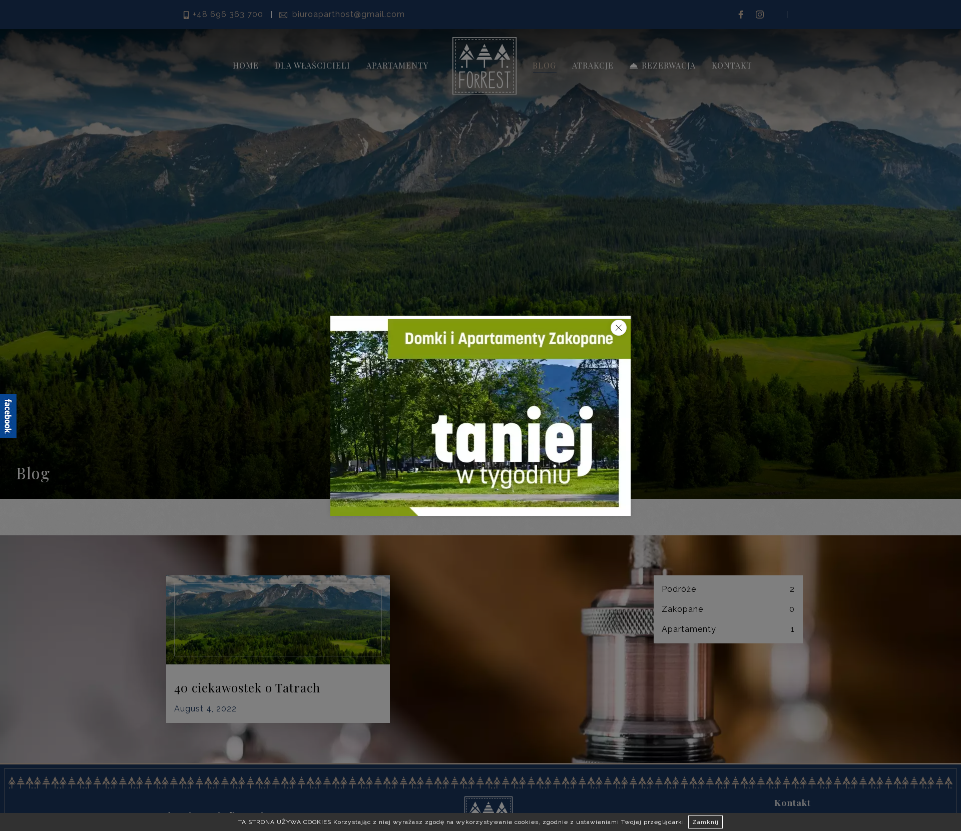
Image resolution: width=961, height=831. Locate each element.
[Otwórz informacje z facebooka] (8, 416)
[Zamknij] (619, 328)
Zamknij (705, 821)
